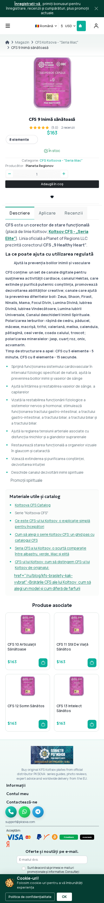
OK (64, 896)
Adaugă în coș (52, 184)
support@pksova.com (20, 822)
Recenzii (74, 213)
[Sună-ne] (11, 812)
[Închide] (96, 8)
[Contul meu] (96, 26)
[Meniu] (7, 26)
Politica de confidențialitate (30, 896)
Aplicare (47, 213)
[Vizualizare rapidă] (19, 635)
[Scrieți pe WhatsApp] (24, 812)
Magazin (22, 42)
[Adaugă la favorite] (27, 635)
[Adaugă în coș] (43, 662)
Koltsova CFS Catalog (32, 505)
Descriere (20, 213)
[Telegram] (38, 812)
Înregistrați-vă (27, 3)
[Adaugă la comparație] (35, 635)
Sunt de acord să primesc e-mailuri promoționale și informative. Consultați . (53, 871)
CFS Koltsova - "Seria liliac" (56, 42)
